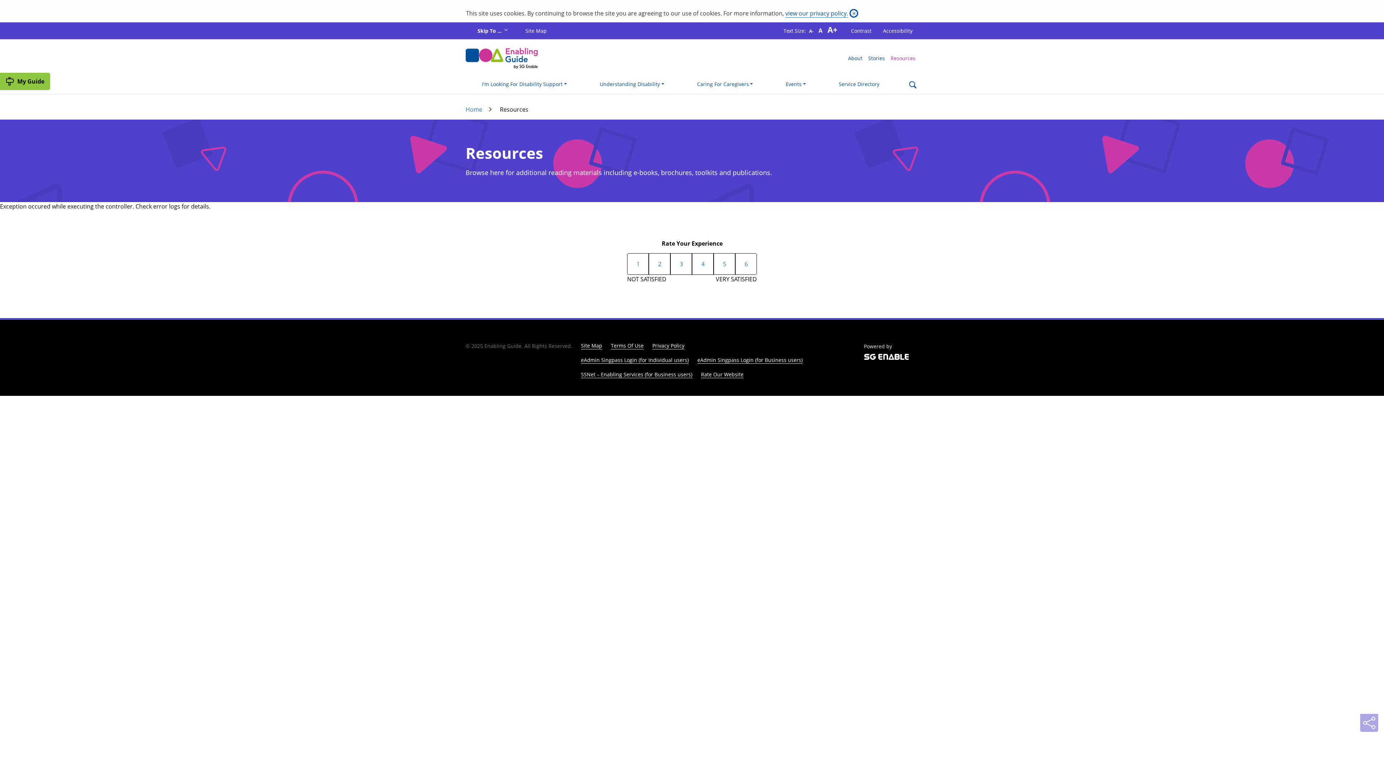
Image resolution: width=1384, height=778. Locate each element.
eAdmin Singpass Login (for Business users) (750, 360)
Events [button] (794, 84)
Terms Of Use (627, 345)
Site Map (536, 30)
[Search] (912, 85)
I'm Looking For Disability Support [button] (522, 84)
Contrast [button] (861, 30)
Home (474, 109)
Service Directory (859, 84)
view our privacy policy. (816, 13)
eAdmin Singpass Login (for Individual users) (635, 360)
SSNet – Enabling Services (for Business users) (636, 374)
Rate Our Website (722, 374)
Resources (903, 58)
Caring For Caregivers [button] (723, 84)
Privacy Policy (668, 345)
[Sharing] (1369, 723)
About (855, 58)
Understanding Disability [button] (630, 84)
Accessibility (898, 30)
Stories (876, 58)
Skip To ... (490, 30)
